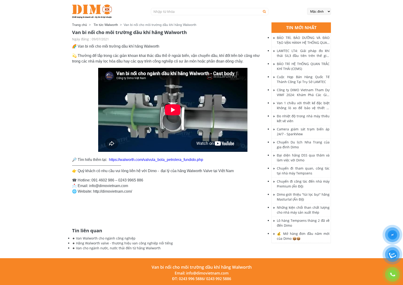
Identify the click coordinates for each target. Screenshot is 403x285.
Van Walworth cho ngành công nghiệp (105, 238)
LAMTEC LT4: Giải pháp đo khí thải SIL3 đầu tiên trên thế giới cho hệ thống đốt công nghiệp (303, 53)
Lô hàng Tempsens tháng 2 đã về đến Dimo (303, 223)
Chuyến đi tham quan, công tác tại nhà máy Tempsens (303, 170)
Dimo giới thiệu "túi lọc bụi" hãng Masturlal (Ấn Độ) (303, 197)
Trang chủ (79, 25)
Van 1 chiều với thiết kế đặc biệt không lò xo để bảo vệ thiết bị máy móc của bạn (303, 105)
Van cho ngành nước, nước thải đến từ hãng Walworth (118, 248)
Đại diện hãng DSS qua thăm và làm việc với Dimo (303, 157)
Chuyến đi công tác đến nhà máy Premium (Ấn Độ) (303, 183)
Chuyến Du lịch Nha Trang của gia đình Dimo (303, 144)
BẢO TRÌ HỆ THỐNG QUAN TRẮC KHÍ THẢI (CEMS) (303, 66)
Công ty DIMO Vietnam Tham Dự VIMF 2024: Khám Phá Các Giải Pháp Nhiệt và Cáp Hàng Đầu (303, 92)
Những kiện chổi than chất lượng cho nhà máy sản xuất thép (303, 210)
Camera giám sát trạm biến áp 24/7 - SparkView (303, 131)
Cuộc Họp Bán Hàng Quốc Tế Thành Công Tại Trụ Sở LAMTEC (303, 79)
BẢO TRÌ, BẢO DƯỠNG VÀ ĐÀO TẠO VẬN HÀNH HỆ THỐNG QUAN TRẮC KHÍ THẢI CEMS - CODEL (303, 40)
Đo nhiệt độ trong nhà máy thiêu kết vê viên (303, 118)
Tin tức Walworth (106, 25)
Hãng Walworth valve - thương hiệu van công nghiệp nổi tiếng (124, 243)
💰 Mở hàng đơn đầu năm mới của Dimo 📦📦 (303, 236)
